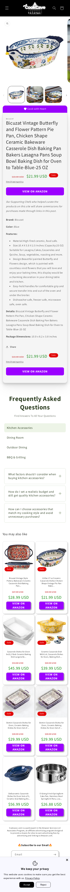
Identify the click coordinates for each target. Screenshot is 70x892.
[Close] (67, 860)
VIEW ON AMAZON (35, 191)
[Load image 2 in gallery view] (35, 94)
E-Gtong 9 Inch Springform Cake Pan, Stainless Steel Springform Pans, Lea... (51, 796)
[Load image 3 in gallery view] (53, 94)
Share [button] (13, 346)
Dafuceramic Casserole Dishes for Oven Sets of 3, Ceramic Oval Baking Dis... (18, 796)
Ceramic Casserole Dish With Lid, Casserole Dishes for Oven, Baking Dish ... (51, 654)
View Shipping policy (15, 181)
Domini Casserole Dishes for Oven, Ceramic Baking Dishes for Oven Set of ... (18, 725)
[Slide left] (3, 95)
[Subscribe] (54, 854)
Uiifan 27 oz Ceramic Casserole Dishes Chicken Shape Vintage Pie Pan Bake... (51, 582)
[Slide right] (66, 95)
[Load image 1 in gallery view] (16, 94)
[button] (7, 8)
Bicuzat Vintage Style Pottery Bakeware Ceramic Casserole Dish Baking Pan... (18, 582)
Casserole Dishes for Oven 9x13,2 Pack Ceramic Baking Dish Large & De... (18, 654)
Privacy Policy (32, 878)
